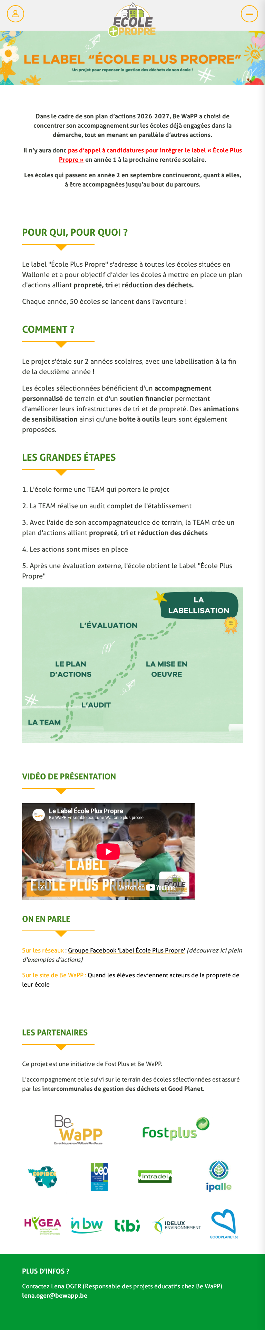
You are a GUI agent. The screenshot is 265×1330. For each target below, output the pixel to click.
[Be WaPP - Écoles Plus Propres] (132, 21)
